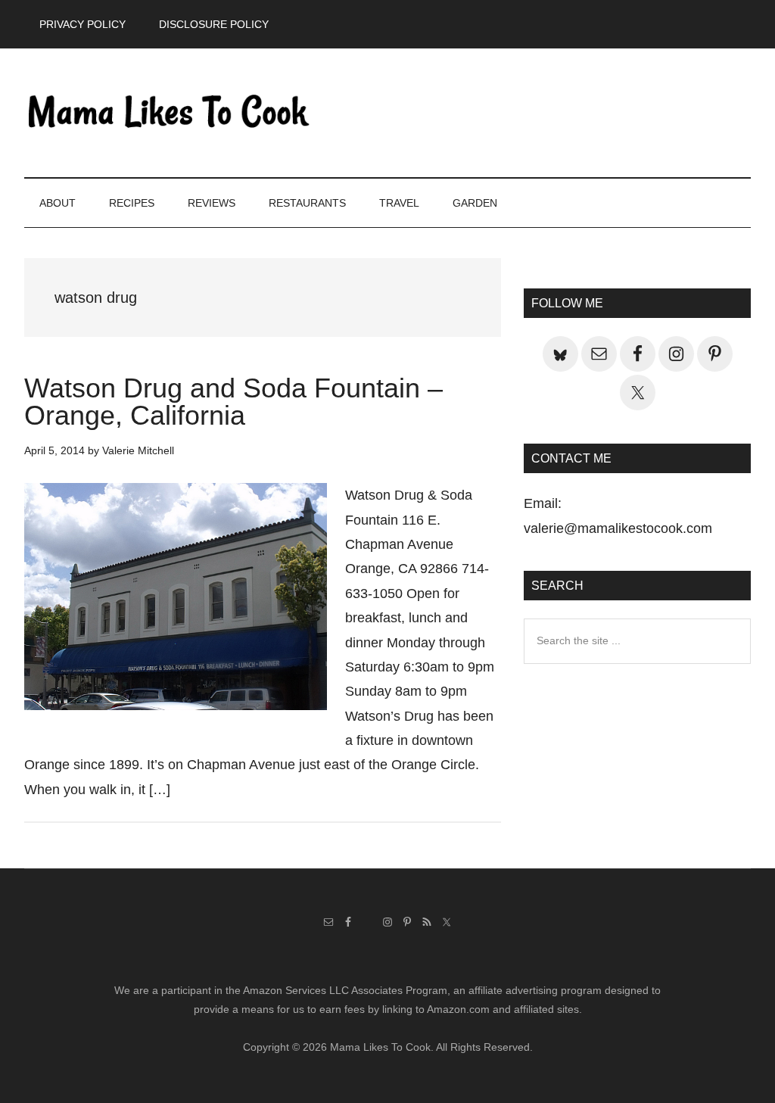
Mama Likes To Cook (168, 113)
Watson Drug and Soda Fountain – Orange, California (233, 401)
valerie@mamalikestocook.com (618, 528)
